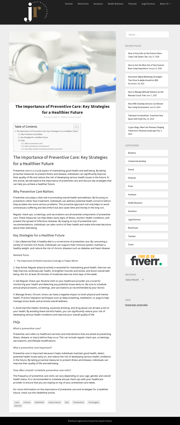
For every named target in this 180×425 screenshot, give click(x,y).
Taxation (69, 3)
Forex (130, 186)
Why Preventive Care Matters (31, 134)
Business (132, 152)
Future (27, 402)
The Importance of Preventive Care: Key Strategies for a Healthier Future (47, 131)
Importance (54, 402)
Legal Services (148, 3)
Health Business (115, 3)
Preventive (78, 402)
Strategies (93, 402)
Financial (132, 3)
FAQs (23, 140)
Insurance (98, 3)
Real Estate (83, 3)
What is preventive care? (34, 143)
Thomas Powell (74, 117)
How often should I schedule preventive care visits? (44, 149)
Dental (18, 405)
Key (67, 402)
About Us (164, 3)
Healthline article (46, 392)
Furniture (132, 194)
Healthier (39, 402)
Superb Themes (105, 421)
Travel (130, 244)
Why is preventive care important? (37, 146)
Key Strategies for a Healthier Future (34, 137)
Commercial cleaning (137, 161)
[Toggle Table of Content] (75, 127)
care (17, 402)
